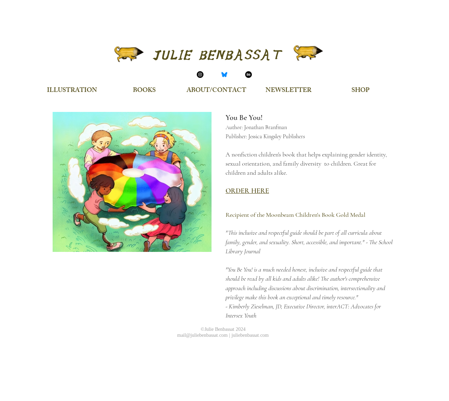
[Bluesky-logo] (224, 74)
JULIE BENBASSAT (216, 55)
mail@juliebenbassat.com (202, 335)
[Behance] (248, 74)
